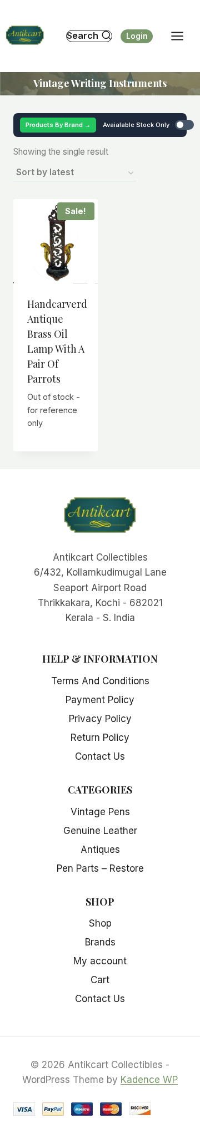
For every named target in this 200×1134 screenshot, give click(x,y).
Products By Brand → (58, 125)
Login (137, 36)
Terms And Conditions (100, 680)
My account (100, 961)
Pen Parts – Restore (100, 868)
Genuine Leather (100, 830)
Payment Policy (100, 699)
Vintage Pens (100, 811)
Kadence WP (149, 1079)
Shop (100, 923)
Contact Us (100, 756)
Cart (100, 979)
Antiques (100, 849)
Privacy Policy (100, 718)
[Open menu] (183, 36)
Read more (59, 437)
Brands (100, 942)
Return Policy (100, 737)
